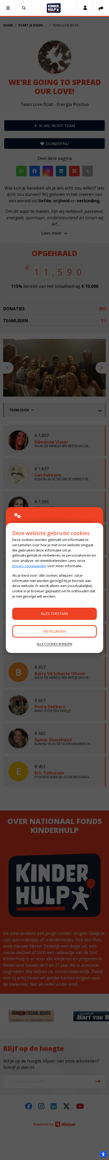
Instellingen (54, 631)
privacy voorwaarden (29, 565)
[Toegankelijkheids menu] (103, 1154)
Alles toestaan (54, 613)
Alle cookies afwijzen (54, 644)
